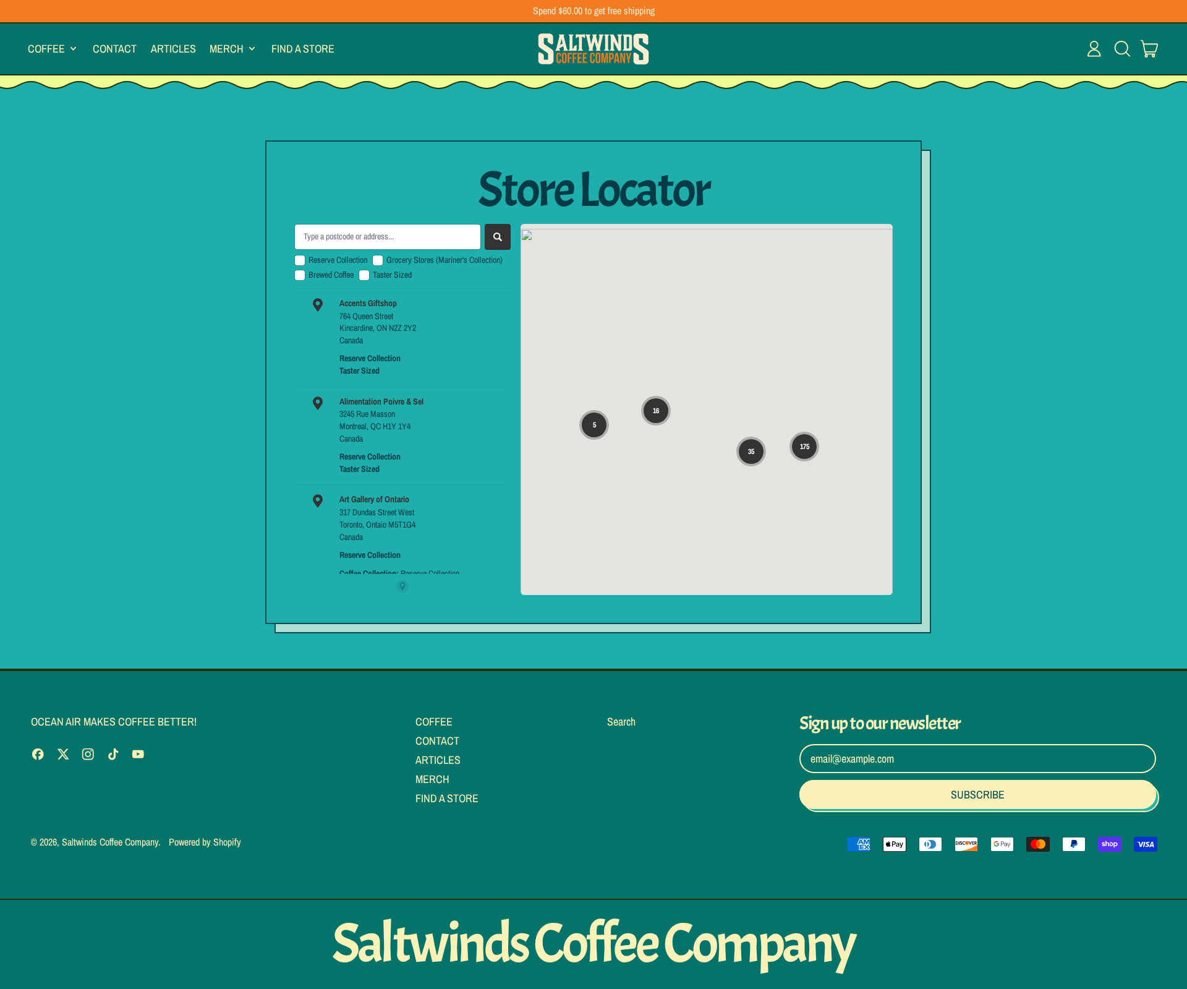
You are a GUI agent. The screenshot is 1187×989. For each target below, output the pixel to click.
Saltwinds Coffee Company (110, 842)
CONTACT (115, 48)
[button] (1122, 49)
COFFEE (434, 721)
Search (621, 721)
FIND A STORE (302, 48)
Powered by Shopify (205, 842)
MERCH (432, 779)
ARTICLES (173, 48)
